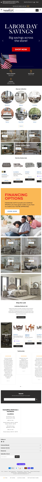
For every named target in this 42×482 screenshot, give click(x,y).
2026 (28, 6)
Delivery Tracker (26, 465)
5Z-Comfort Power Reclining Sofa (5, 171)
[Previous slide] (3, 38)
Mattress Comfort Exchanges (35, 465)
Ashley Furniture (4, 172)
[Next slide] (39, 38)
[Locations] (10, 75)
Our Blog (29, 467)
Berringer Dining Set (29, 331)
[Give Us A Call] (31, 68)
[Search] (37, 10)
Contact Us (6, 465)
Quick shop (6, 174)
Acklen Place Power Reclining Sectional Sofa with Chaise (17, 168)
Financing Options (20, 465)
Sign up (17, 451)
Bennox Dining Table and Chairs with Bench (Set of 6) (18, 331)
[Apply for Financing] (10, 68)
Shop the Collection (21, 311)
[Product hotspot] (12, 278)
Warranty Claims (14, 467)
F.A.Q (2, 465)
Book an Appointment (12, 465)
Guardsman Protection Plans (22, 467)
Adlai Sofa (27, 167)
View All (21, 120)
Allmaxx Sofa (39, 167)
